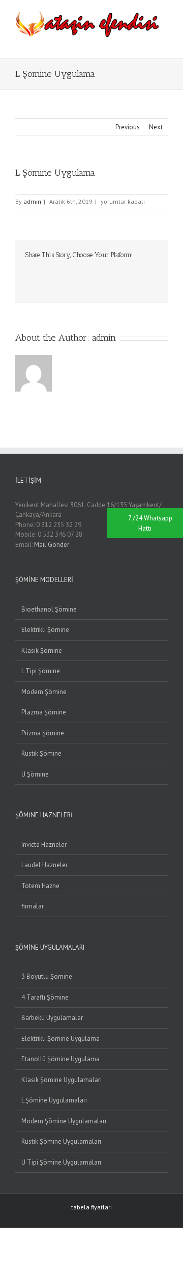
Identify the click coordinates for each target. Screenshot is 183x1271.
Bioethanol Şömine (49, 609)
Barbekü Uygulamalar (52, 1017)
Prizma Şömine (42, 733)
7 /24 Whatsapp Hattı (150, 523)
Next (156, 127)
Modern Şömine (44, 691)
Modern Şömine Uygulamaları (63, 1121)
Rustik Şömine (41, 753)
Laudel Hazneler (44, 865)
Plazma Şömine (43, 712)
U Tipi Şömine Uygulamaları (61, 1162)
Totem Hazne (40, 885)
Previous (127, 127)
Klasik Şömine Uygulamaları (61, 1079)
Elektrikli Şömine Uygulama (60, 1038)
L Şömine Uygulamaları (54, 1100)
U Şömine (35, 774)
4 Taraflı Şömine (45, 997)
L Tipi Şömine (40, 671)
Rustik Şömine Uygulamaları (61, 1141)
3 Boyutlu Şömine (46, 976)
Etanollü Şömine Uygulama (60, 1059)
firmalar (32, 906)
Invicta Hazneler (44, 844)
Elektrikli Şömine (45, 629)
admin (32, 201)
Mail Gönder (51, 544)
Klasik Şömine (41, 650)
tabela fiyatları (91, 1207)
